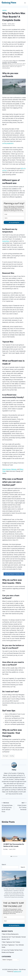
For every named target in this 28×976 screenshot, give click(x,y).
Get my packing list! (14, 222)
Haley (5, 23)
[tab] (12, 856)
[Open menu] (25, 3)
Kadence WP (17, 971)
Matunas (14, 469)
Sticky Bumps (6, 469)
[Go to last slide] (4, 840)
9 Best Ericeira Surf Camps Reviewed (22, 806)
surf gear (5, 755)
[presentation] (14, 833)
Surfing (4, 10)
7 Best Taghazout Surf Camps (11, 942)
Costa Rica (5, 241)
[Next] (24, 840)
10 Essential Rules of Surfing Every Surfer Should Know (7, 807)
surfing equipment (7, 143)
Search (4, 864)
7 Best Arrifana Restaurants (10, 934)
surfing (12, 755)
